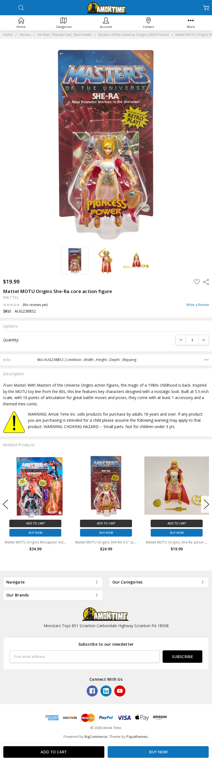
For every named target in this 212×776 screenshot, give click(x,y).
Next (206, 504)
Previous (5, 504)
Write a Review (197, 305)
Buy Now (81, 533)
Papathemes (137, 736)
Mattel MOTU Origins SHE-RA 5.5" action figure (88, 542)
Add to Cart (80, 523)
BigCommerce (95, 736)
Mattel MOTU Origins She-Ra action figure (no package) (166, 542)
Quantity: (11, 339)
